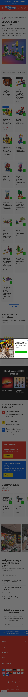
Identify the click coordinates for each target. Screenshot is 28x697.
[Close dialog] (27, 340)
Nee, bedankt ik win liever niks (21, 354)
